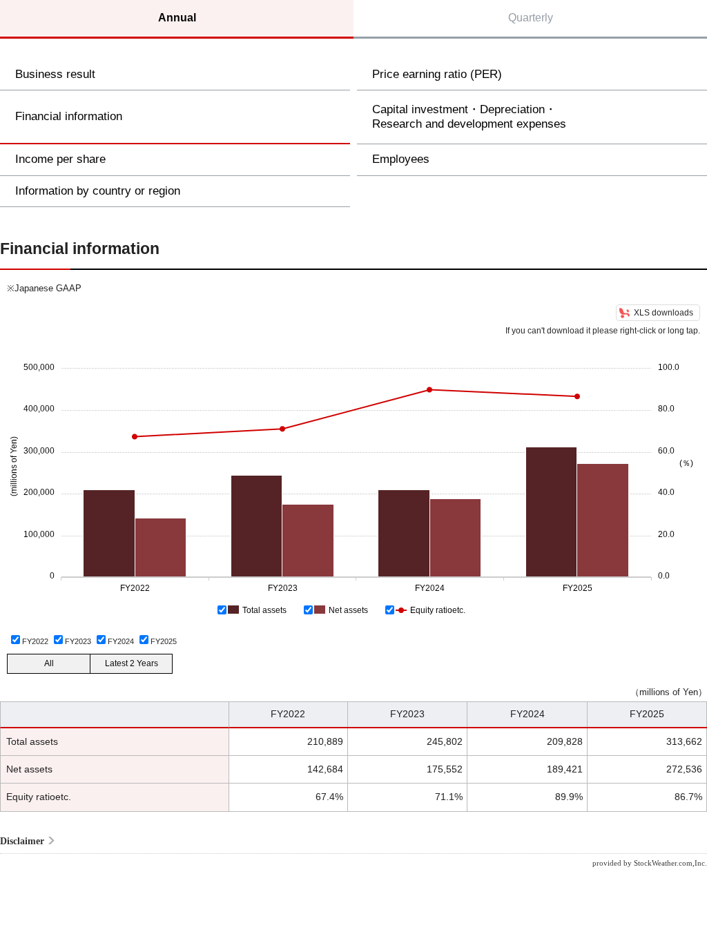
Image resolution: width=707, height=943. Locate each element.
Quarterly (530, 17)
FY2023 (78, 641)
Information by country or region (97, 190)
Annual (177, 17)
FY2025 (164, 641)
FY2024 (121, 641)
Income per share (60, 159)
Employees (400, 159)
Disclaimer (22, 841)
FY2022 (35, 641)
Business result (55, 74)
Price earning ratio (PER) (437, 74)
